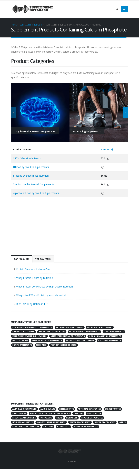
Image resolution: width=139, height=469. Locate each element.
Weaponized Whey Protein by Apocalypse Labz (42, 295)
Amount (106, 149)
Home (14, 24)
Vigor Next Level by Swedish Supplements (36, 193)
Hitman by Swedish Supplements (31, 167)
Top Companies (43, 259)
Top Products (21, 259)
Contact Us (70, 461)
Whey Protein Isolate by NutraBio (34, 277)
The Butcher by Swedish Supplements (33, 184)
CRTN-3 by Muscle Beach (27, 158)
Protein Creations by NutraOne (33, 269)
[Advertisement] (69, 228)
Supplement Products (31, 24)
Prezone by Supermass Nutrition (31, 175)
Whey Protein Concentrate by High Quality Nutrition (44, 286)
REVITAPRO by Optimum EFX (32, 304)
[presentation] (13, 112)
